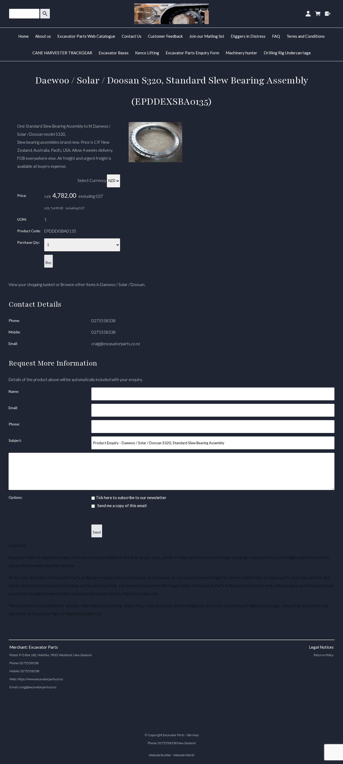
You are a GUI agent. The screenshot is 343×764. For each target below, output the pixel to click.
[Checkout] (328, 14)
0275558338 (103, 320)
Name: (14, 391)
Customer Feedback (165, 36)
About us (43, 36)
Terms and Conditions (305, 36)
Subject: (15, 440)
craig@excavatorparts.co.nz (115, 343)
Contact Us (131, 36)
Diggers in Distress (248, 36)
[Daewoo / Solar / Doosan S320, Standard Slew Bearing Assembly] (155, 160)
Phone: (14, 320)
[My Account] (308, 14)
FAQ (276, 36)
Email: (13, 343)
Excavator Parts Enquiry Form (192, 52)
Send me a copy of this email (121, 505)
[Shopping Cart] (318, 14)
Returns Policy (324, 655)
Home (23, 36)
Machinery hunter (241, 52)
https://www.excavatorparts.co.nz (40, 679)
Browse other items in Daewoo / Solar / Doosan (102, 284)
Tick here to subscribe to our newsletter (130, 497)
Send (97, 532)
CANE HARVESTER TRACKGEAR (62, 52)
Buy (48, 262)
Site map (193, 735)
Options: (15, 497)
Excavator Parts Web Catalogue (86, 36)
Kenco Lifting (147, 52)
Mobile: (14, 332)
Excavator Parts (173, 735)
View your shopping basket (32, 284)
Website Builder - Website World (171, 755)
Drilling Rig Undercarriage (287, 52)
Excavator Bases (114, 52)
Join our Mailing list (206, 36)
